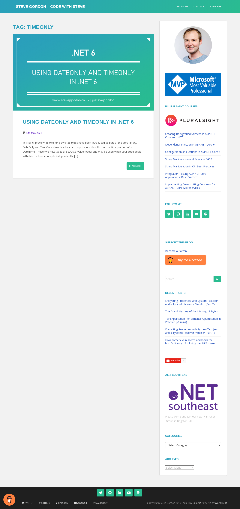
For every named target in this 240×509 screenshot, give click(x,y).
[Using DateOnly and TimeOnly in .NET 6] (83, 72)
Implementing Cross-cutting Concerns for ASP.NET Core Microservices (190, 186)
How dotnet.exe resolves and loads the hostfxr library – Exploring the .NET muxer (190, 341)
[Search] (217, 279)
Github (46, 503)
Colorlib (197, 503)
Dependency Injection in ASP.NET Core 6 (190, 144)
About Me (182, 6)
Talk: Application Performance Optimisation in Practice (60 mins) (193, 320)
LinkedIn (63, 503)
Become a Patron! (176, 251)
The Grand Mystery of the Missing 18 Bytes (191, 311)
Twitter (28, 503)
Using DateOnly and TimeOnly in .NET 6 (78, 122)
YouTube (82, 503)
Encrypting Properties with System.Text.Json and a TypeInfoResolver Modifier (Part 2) (191, 302)
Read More (135, 166)
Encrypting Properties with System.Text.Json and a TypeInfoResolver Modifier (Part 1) (191, 331)
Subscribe (215, 6)
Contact (199, 6)
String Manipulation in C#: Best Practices (189, 166)
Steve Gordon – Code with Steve (50, 6)
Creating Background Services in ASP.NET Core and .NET (190, 135)
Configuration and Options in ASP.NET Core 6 (192, 152)
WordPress (221, 503)
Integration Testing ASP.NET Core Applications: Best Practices (185, 175)
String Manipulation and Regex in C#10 (188, 159)
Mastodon (101, 503)
